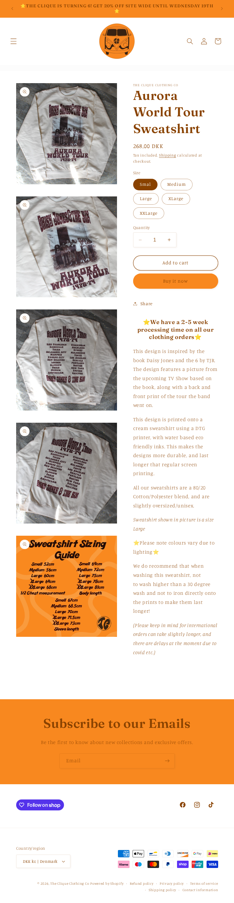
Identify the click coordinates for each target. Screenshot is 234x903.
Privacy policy (172, 883)
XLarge (175, 198)
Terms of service (204, 883)
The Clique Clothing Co (69, 883)
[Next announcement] (222, 8)
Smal (145, 184)
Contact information (200, 890)
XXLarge (149, 213)
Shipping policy (162, 890)
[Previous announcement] (12, 8)
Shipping (167, 155)
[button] (13, 41)
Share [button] (146, 303)
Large (146, 198)
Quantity (141, 227)
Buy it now (175, 281)
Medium (176, 184)
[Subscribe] (167, 760)
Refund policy (142, 883)
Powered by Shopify (106, 883)
